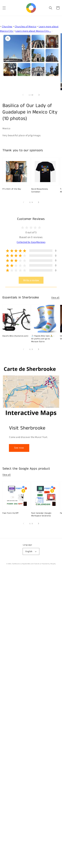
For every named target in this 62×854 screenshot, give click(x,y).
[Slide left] (23, 94)
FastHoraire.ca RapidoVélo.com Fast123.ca (26, 564)
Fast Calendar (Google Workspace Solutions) (41, 514)
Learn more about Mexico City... (33, 30)
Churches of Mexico (25, 26)
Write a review (31, 280)
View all (55, 297)
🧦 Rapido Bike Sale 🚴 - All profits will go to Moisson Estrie (42, 339)
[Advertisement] (31, 712)
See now (19, 447)
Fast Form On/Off (10, 513)
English (28, 551)
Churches (7, 26)
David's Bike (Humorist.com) (15, 336)
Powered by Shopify (49, 564)
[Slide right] (38, 94)
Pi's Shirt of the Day (11, 189)
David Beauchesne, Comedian (39, 190)
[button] (4, 8)
